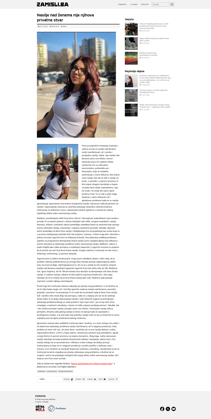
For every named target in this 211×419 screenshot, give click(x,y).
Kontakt (145, 4)
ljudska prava (52, 371)
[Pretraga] (172, 4)
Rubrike (122, 4)
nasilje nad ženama (66, 371)
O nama (134, 4)
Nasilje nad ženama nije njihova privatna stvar (91, 363)
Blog (64, 26)
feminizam (41, 371)
